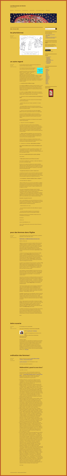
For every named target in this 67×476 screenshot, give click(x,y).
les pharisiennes (16, 33)
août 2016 (47, 79)
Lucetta (47, 36)
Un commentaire (12, 360)
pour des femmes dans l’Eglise (22, 232)
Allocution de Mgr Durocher (49, 60)
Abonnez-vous (48, 50)
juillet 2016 (47, 80)
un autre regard (16, 62)
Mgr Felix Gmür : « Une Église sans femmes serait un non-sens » (30, 238)
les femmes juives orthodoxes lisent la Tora (51, 37)
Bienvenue (12, 10)
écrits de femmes (25, 10)
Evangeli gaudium (48, 59)
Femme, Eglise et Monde (40, 10)
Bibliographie (48, 10)
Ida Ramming (48, 57)
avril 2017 (47, 73)
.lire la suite (26, 349)
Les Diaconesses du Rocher (18, 6)
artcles (11, 327)
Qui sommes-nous (17, 10)
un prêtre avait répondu (23, 361)
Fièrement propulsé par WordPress (22, 472)
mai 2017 (47, 72)
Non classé (11, 65)
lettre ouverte (15, 323)
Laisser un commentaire (13, 237)
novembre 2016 (48, 77)
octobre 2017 (47, 70)
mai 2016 (47, 82)
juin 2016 (47, 81)
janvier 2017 (47, 75)
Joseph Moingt (48, 58)
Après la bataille (48, 35)
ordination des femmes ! (20, 355)
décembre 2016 (48, 76)
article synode (48, 63)
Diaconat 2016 (32, 10)
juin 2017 (47, 71)
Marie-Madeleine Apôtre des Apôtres (50, 34)
